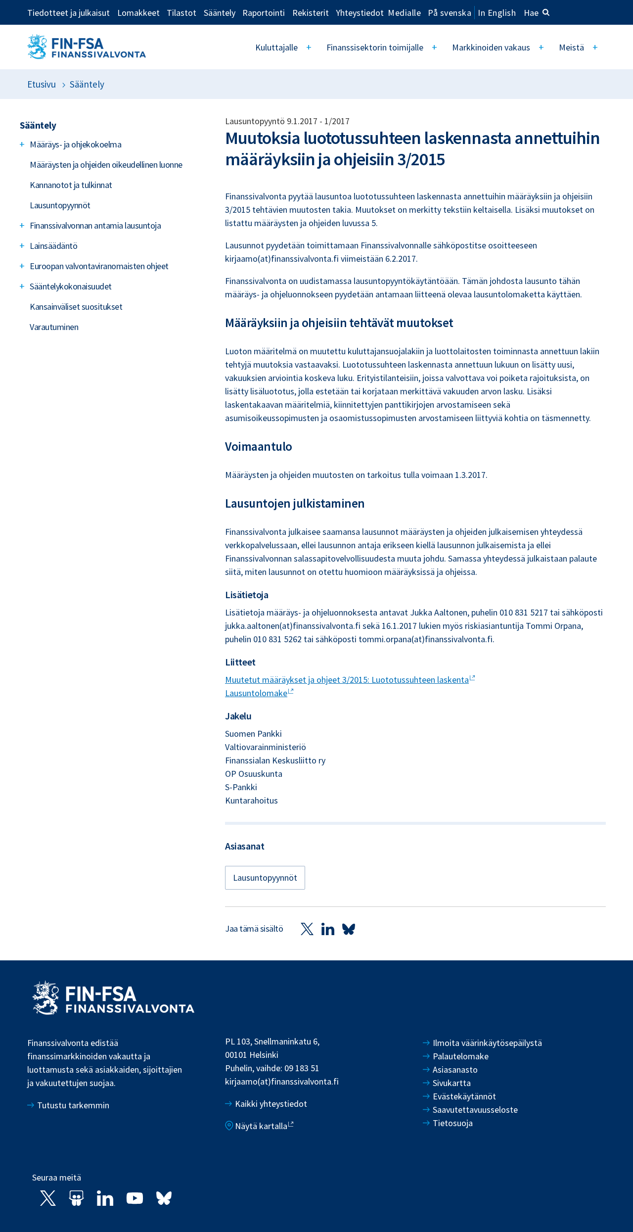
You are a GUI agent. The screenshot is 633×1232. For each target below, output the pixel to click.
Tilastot (181, 12)
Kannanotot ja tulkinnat (71, 184)
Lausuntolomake (256, 693)
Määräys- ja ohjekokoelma (75, 144)
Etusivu (41, 84)
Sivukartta (452, 1083)
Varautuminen (54, 326)
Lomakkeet (138, 12)
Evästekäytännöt (464, 1096)
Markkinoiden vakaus (491, 47)
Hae (531, 12)
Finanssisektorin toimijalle (374, 47)
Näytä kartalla (261, 1126)
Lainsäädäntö (53, 245)
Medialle (404, 12)
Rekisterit (310, 12)
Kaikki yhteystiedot (271, 1103)
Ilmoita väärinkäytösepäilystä (487, 1042)
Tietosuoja (453, 1123)
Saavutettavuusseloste (475, 1109)
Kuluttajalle (276, 47)
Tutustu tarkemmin (73, 1105)
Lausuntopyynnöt (60, 205)
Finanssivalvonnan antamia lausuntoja (95, 225)
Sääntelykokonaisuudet (71, 286)
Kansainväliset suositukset (76, 306)
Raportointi (263, 12)
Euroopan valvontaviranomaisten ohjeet (99, 266)
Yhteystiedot (360, 12)
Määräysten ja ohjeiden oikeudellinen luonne (106, 164)
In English (497, 12)
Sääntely (219, 12)
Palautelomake (461, 1056)
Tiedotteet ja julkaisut (68, 12)
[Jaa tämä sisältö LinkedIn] (327, 928)
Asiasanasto (455, 1069)
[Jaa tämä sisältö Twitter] (307, 928)
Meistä (571, 47)
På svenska (449, 12)
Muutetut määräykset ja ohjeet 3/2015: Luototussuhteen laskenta (347, 679)
